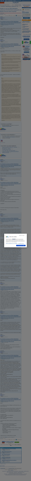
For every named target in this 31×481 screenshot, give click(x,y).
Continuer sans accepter (21, 235)
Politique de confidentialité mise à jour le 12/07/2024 (11, 243)
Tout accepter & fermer (21, 245)
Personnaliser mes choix (21, 243)
